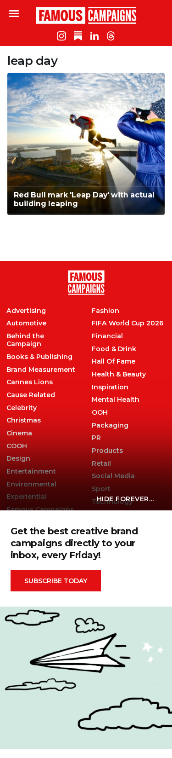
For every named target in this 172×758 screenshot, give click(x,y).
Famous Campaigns (86, 15)
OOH (100, 413)
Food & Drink (114, 349)
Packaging (110, 425)
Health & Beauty (119, 374)
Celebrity (21, 408)
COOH (16, 446)
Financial (107, 336)
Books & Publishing (39, 357)
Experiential (26, 497)
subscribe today (55, 581)
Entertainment (31, 471)
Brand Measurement (40, 370)
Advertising (26, 311)
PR (96, 438)
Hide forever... (125, 499)
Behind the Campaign (25, 340)
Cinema (19, 433)
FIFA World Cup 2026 (127, 323)
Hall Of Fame (113, 361)
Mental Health (115, 400)
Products (107, 451)
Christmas (23, 420)
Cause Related (30, 395)
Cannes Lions (29, 382)
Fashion (105, 311)
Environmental (31, 484)
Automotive (26, 323)
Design (18, 459)
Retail (101, 464)
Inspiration (110, 387)
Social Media (113, 476)
